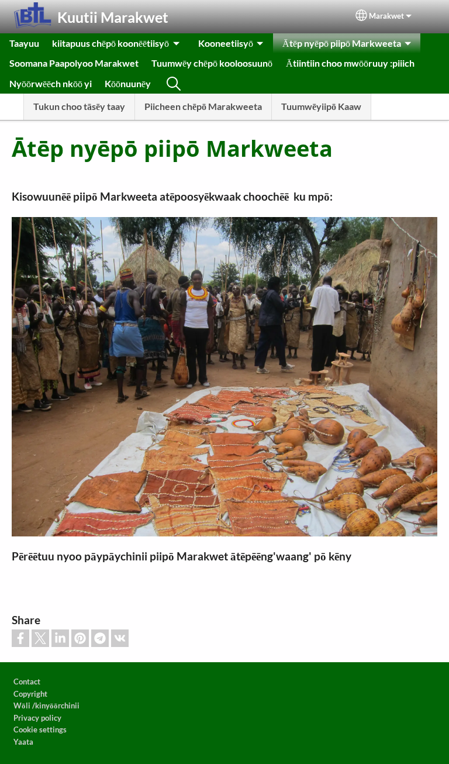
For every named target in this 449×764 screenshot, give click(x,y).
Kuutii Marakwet (112, 17)
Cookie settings (40, 729)
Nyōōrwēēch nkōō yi (50, 83)
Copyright (30, 693)
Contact (26, 681)
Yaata (23, 741)
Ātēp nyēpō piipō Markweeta (341, 43)
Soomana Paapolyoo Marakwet (74, 62)
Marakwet (386, 15)
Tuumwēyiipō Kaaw (321, 106)
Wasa (173, 84)
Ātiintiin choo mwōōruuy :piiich (350, 62)
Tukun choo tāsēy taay (79, 106)
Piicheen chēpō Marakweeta (203, 106)
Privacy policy (37, 717)
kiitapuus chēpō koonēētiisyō (110, 43)
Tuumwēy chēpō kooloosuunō (211, 62)
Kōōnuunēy (128, 83)
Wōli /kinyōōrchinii (46, 705)
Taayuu (24, 43)
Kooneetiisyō (225, 43)
